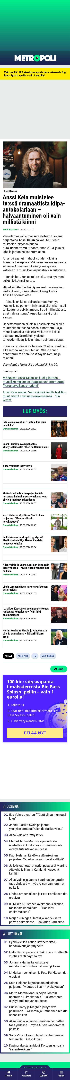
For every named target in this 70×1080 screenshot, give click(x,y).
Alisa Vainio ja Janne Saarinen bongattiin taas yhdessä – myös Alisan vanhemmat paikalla (26, 568)
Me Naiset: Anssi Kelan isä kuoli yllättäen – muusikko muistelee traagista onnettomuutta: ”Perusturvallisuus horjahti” (33, 381)
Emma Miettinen (10, 428)
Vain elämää (48, 656)
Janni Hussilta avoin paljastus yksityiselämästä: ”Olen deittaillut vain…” (26, 445)
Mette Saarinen (10, 229)
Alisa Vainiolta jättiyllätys (17, 466)
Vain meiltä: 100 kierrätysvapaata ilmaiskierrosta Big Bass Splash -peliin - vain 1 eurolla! (35, 73)
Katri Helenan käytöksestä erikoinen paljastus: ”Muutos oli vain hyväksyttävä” (23, 518)
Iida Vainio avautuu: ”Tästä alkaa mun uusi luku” (24, 423)
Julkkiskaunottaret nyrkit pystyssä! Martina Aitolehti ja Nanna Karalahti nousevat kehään (23, 540)
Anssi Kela (23, 656)
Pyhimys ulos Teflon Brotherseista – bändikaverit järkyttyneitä (33, 944)
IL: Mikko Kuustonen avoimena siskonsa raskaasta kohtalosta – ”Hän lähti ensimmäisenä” (26, 612)
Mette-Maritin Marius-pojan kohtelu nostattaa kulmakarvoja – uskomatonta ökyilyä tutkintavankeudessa (25, 496)
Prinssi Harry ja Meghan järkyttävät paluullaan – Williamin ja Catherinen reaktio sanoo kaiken (38, 1011)
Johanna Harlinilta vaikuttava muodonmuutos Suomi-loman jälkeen (34, 964)
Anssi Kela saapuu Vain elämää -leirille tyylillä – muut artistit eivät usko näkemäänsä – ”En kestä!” (34, 396)
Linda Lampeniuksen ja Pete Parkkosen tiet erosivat (25, 588)
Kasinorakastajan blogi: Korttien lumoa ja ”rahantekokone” (36, 1047)
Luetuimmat (14, 934)
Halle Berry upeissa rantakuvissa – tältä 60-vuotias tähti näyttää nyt (38, 954)
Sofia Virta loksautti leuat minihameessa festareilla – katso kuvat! (36, 1037)
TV (34, 656)
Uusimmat (13, 807)
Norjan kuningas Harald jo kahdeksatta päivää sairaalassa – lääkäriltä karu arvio (25, 633)
